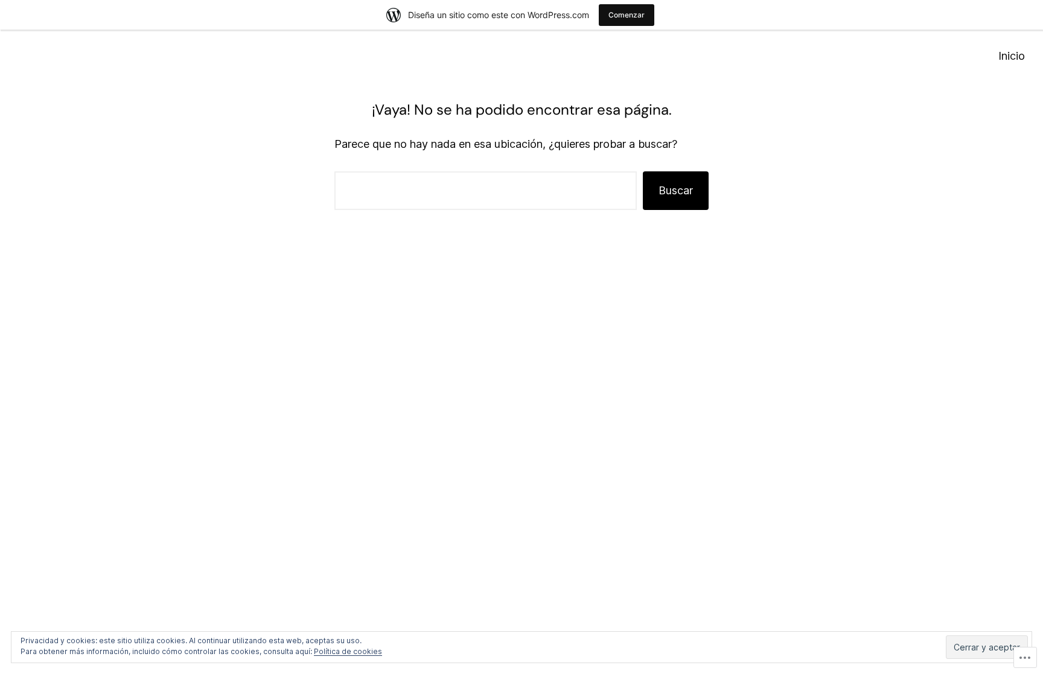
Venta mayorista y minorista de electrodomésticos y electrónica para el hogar (223, 56)
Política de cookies (348, 651)
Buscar (676, 190)
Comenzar (626, 14)
